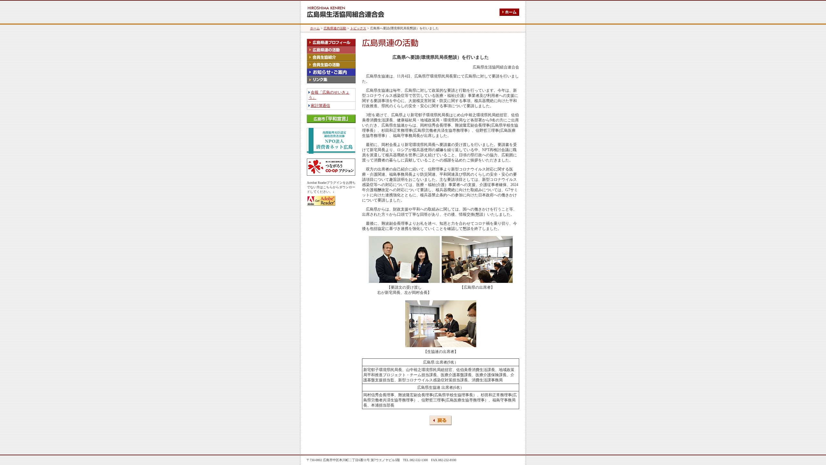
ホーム (315, 28)
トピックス (358, 28)
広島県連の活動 (335, 28)
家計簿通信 (320, 105)
